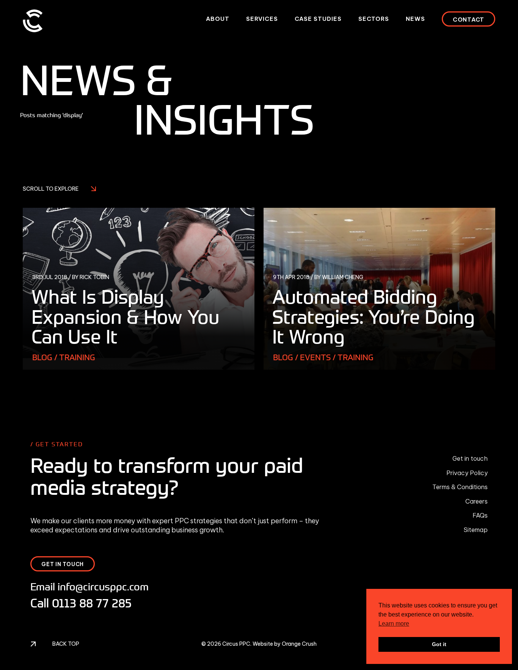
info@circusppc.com (103, 586)
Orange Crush (299, 643)
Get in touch (470, 458)
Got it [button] (439, 644)
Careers (476, 501)
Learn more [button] (393, 623)
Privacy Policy (467, 473)
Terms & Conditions (460, 487)
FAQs (480, 515)
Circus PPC (236, 643)
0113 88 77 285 (92, 602)
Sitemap (476, 529)
